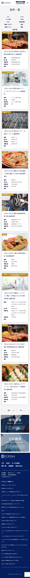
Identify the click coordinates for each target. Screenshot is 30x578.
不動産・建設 (22, 21)
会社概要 (4, 473)
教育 (22, 24)
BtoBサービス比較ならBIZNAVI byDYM (8, 563)
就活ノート (3, 510)
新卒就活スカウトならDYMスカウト (7, 488)
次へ (21, 410)
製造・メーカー (8, 26)
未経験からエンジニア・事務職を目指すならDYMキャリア (11, 491)
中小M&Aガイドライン (6, 477)
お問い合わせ (18, 466)
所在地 (18, 473)
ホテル (8, 21)
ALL (8, 16)
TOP (3, 463)
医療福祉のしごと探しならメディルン (8, 524)
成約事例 (10, 466)
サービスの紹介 (16, 463)
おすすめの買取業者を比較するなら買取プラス (10, 553)
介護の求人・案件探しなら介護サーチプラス (9, 520)
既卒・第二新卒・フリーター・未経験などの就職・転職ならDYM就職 (13, 500)
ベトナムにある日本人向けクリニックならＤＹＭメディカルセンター (13, 536)
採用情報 (4, 475)
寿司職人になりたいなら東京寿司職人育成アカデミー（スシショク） (13, 507)
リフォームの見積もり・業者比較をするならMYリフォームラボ (12, 557)
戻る (9, 410)
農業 (22, 26)
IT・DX (21, 16)
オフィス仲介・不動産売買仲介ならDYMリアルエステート (11, 513)
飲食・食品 (15, 29)
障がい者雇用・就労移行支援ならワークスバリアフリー (11, 503)
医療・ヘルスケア (8, 24)
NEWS (8, 463)
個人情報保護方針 (12, 475)
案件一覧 (4, 466)
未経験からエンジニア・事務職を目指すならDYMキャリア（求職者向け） (14, 517)
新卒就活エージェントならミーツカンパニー (9, 485)
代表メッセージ (11, 473)
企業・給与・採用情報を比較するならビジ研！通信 (10, 560)
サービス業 (8, 19)
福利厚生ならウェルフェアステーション (8, 550)
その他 (21, 19)
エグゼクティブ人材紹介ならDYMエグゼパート (9, 527)
